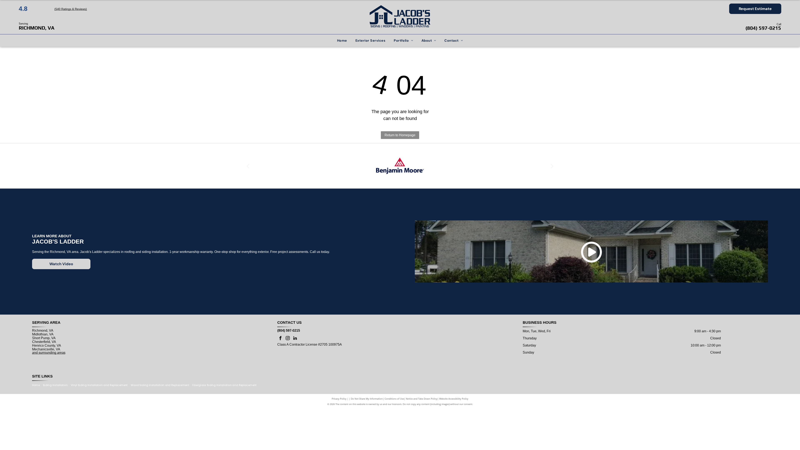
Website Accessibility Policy (453, 398)
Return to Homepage (400, 135)
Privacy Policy (339, 398)
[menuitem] (342, 40)
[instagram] (288, 338)
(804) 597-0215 (763, 28)
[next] (552, 166)
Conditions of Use (394, 398)
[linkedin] (295, 338)
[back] (248, 166)
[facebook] (280, 338)
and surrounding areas (48, 352)
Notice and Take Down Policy (421, 398)
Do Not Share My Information (367, 398)
